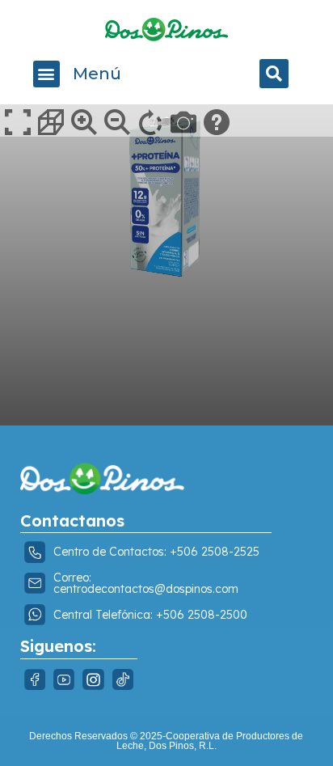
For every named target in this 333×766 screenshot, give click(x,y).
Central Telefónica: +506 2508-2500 (150, 614)
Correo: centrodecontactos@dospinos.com (145, 583)
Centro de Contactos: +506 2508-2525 (156, 551)
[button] (46, 74)
